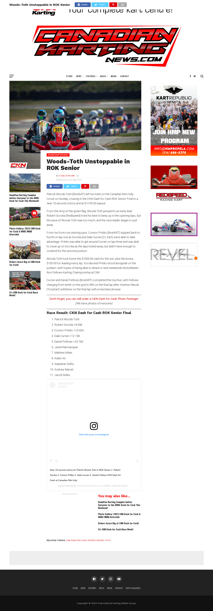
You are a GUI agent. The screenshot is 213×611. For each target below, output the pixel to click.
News (78, 76)
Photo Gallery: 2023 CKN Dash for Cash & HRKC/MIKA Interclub (24, 231)
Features (90, 76)
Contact (124, 76)
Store (69, 76)
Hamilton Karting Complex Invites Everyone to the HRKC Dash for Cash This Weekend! (24, 198)
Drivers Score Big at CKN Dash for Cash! (24, 263)
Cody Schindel (67, 175)
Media (113, 76)
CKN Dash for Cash (76, 540)
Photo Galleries (133, 588)
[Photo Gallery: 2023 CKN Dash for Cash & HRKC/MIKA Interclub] (25, 224)
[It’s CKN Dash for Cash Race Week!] (25, 288)
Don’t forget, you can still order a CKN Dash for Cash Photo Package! (93, 298)
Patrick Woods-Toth (99, 540)
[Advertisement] (70, 515)
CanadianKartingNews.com (90, 485)
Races (103, 76)
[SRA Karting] (106, 17)
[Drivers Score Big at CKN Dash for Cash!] (25, 258)
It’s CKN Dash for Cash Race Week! (23, 294)
